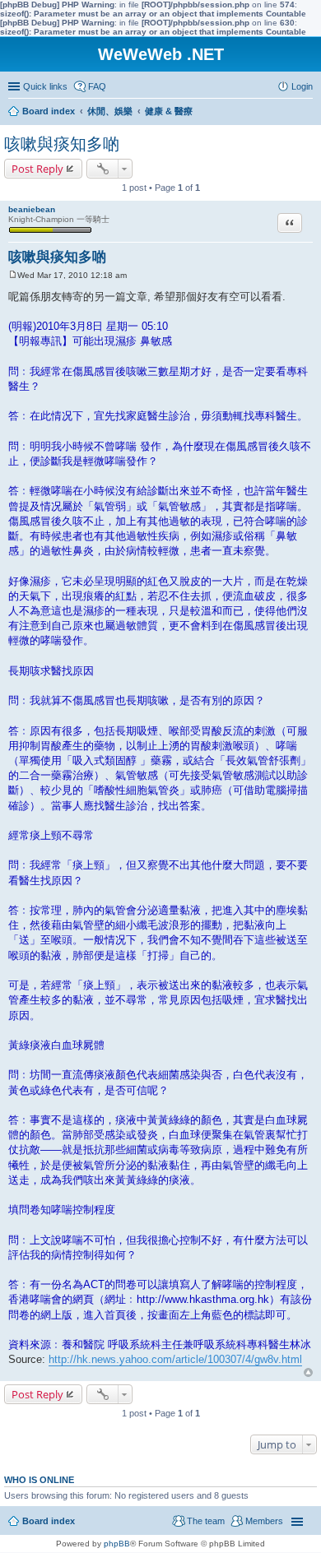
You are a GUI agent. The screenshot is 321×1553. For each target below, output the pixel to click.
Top (308, 1372)
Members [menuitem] (264, 1521)
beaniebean (31, 209)
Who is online (39, 1480)
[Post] (12, 275)
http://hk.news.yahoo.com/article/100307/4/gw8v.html (175, 1359)
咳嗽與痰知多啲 (61, 144)
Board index (48, 1521)
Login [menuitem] (302, 86)
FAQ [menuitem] (97, 86)
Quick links (45, 86)
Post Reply (37, 168)
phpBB (117, 1543)
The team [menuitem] (206, 1521)
